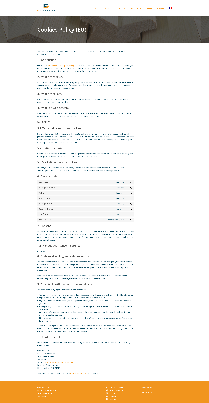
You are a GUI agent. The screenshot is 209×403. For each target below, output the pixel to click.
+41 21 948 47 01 (117, 390)
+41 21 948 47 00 (116, 387)
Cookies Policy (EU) (148, 393)
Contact (161, 8)
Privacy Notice (146, 387)
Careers (149, 8)
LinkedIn (113, 396)
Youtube (113, 399)
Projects (120, 8)
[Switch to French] (168, 11)
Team (131, 8)
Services (108, 8)
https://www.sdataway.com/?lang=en (62, 65)
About (98, 8)
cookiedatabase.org (78, 373)
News (139, 8)
